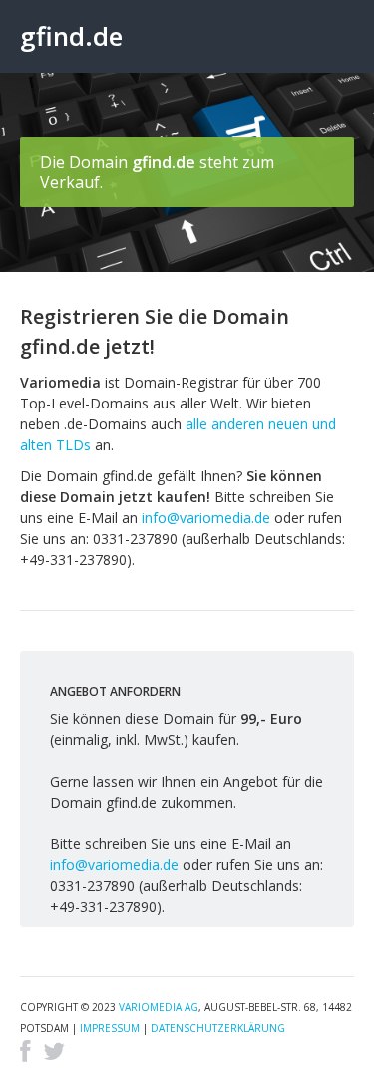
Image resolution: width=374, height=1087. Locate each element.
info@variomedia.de (206, 517)
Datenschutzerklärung (218, 1028)
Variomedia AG (158, 1007)
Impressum (110, 1028)
